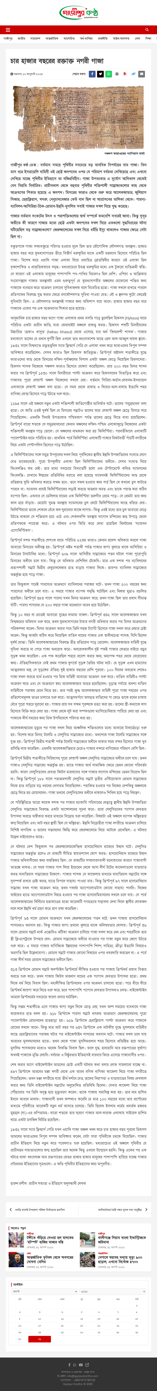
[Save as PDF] (125, 74)
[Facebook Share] (92, 74)
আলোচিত (69, 39)
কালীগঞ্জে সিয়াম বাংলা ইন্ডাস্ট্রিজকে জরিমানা (122, 1240)
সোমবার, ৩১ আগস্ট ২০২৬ (40, 1247)
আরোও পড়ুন (18, 1228)
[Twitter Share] (100, 74)
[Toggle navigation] (8, 29)
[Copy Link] (133, 74)
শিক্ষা (148, 39)
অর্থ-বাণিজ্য (86, 39)
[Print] (117, 74)
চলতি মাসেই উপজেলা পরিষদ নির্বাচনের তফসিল (40, 1210)
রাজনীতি (103, 39)
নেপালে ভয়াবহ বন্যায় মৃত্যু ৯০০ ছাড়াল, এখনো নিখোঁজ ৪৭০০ (120, 1259)
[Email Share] (141, 74)
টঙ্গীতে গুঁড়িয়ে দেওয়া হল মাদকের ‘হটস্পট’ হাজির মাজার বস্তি (50, 1240)
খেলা (137, 39)
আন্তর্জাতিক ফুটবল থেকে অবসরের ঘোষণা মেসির (50, 1259)
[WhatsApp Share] (108, 74)
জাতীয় (21, 39)
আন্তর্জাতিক (52, 39)
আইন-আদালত (121, 39)
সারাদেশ (35, 39)
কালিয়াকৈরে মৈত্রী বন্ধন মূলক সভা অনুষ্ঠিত (120, 1210)
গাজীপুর (8, 39)
